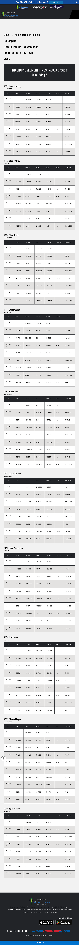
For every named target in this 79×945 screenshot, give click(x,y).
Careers (12, 907)
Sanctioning (68, 909)
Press (17, 907)
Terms (45, 907)
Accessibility (11, 909)
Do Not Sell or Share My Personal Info (51, 909)
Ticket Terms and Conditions (31, 912)
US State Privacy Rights (61, 907)
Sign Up (55, 2)
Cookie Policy (20, 909)
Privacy (50, 907)
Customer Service (37, 907)
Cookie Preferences (32, 909)
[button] (39, 2)
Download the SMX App (49, 912)
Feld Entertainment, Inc (36, 935)
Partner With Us (25, 907)
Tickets (39, 943)
